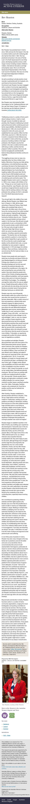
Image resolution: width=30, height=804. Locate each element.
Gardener (6, 724)
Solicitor (5, 729)
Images (15, 800)
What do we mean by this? (9, 786)
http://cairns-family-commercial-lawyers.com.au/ (11, 39)
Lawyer (5, 726)
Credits (9, 800)
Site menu (5, 12)
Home (3, 800)
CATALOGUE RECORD (14, 110)
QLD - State (5, 46)
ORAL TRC (16, 649)
